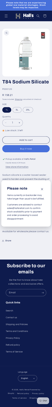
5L (17, 110)
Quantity (6, 117)
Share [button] (8, 241)
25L (28, 110)
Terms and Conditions (17, 331)
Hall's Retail (24, 390)
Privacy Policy (13, 338)
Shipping (18, 99)
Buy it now (26, 149)
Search (9, 311)
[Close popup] (42, 189)
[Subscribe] (42, 292)
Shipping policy (36, 398)
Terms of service (19, 398)
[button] (6, 16)
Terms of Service (14, 352)
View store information (16, 167)
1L (6, 110)
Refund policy (13, 345)
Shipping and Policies (17, 324)
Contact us (11, 317)
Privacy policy (38, 393)
